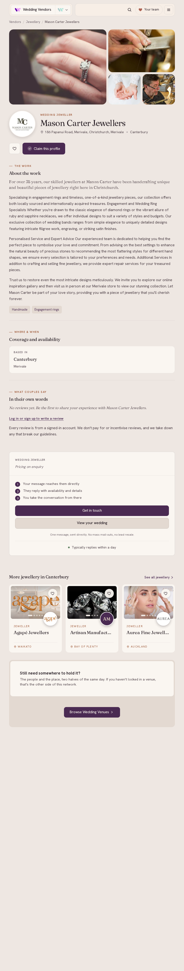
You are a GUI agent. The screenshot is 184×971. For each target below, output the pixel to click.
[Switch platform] (63, 10)
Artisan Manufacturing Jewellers (92, 632)
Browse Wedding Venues (89, 712)
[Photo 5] (42, 615)
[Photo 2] (34, 615)
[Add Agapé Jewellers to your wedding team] (52, 593)
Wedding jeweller (56, 114)
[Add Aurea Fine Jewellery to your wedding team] (165, 593)
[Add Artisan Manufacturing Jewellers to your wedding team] (109, 593)
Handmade (20, 309)
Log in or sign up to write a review (36, 418)
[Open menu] (168, 9)
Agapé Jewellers (31, 632)
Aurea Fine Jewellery (148, 632)
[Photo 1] (30, 615)
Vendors (15, 22)
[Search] (129, 9)
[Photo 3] (37, 615)
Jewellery (33, 22)
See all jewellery (157, 577)
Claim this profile (47, 148)
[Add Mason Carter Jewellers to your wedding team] (14, 148)
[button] (57, 66)
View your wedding (92, 523)
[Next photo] (54, 602)
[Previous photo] (17, 602)
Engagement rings (46, 309)
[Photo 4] (39, 615)
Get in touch (92, 510)
